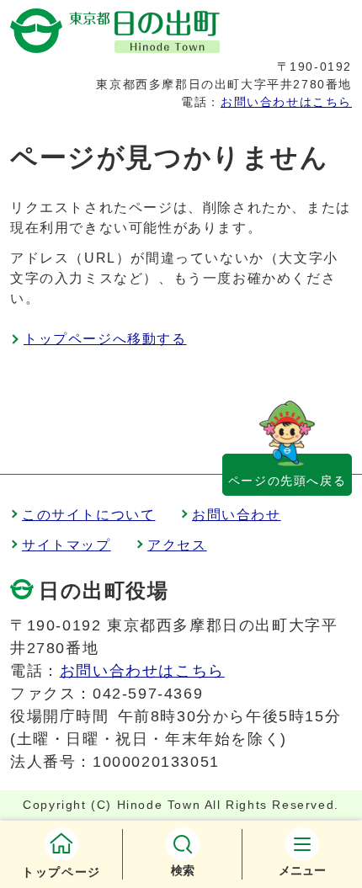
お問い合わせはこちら (286, 102)
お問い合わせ (236, 515)
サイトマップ (66, 545)
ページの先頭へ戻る (287, 480)
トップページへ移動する (105, 339)
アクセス (176, 545)
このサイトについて (88, 515)
